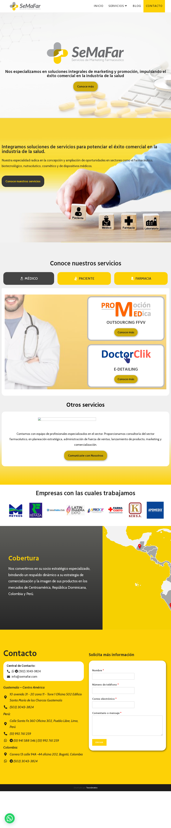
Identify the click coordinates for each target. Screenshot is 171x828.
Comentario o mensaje (106, 713)
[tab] (28, 278)
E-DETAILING (126, 369)
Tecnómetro (91, 787)
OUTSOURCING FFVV (126, 322)
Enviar (99, 742)
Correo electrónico (104, 698)
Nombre (98, 670)
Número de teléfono (105, 684)
